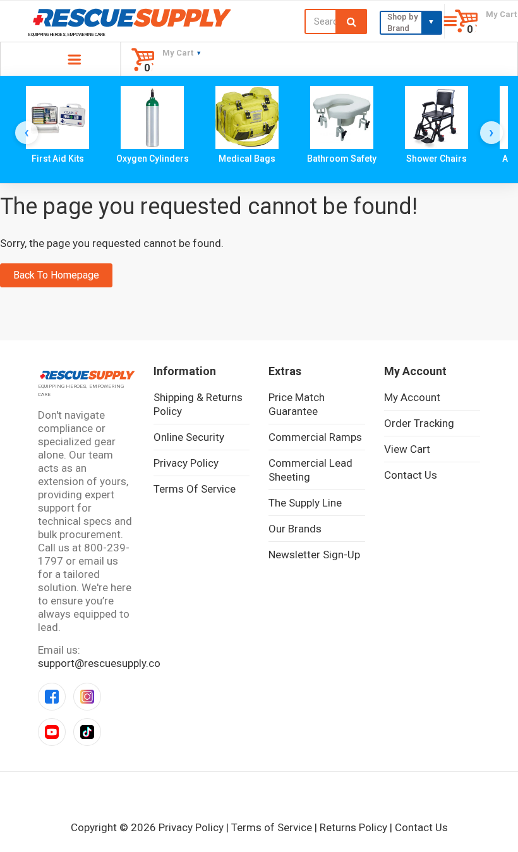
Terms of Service (195, 489)
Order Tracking (419, 423)
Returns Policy (353, 827)
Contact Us (410, 475)
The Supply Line (305, 502)
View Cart (407, 449)
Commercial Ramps (315, 437)
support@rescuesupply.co (99, 663)
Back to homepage (56, 275)
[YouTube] (52, 732)
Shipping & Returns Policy (198, 404)
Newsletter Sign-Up (314, 554)
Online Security (189, 437)
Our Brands (295, 528)
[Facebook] (52, 697)
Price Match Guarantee (296, 404)
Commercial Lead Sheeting (310, 470)
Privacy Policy (186, 463)
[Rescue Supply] (129, 17)
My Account (412, 397)
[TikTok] (87, 732)
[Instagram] (87, 697)
